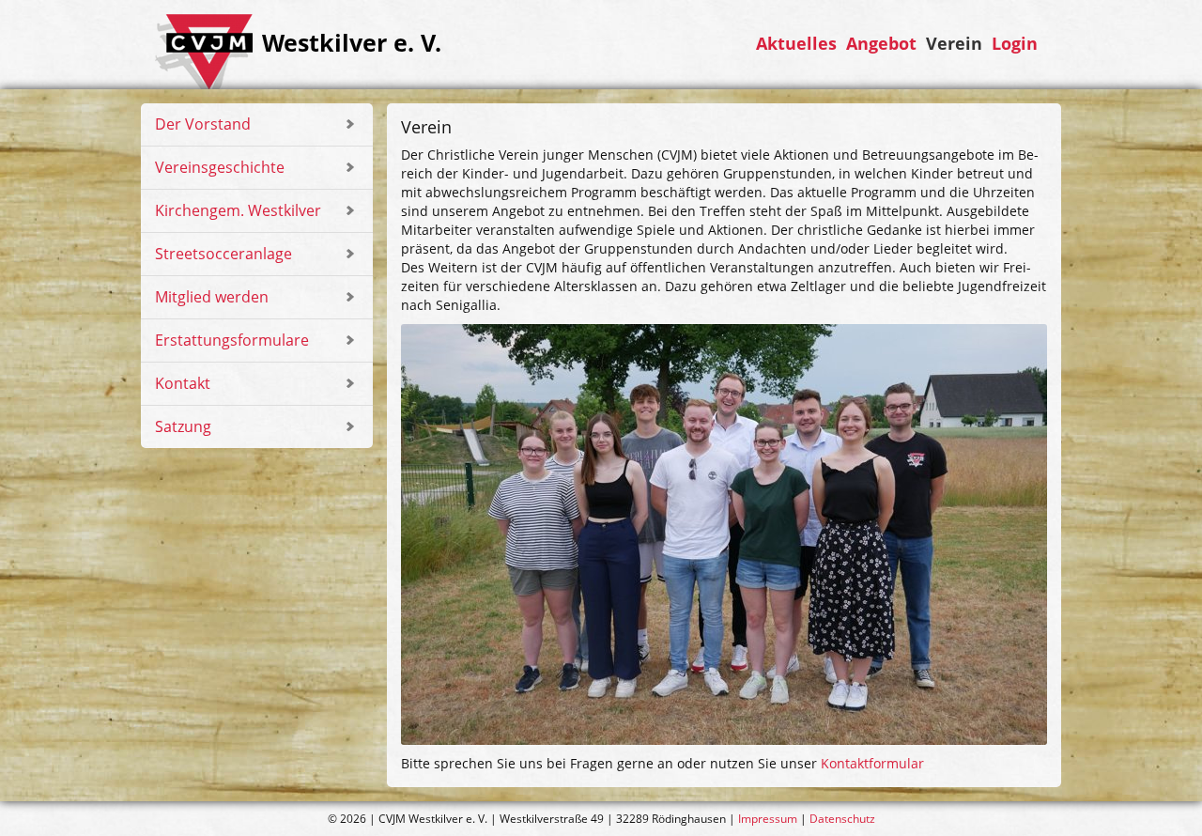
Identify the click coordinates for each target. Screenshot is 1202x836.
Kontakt (182, 383)
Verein (954, 43)
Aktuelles (796, 43)
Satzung (183, 426)
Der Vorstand (203, 124)
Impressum (767, 819)
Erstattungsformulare (232, 340)
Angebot (881, 43)
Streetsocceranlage (223, 253)
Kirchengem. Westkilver (238, 210)
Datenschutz (842, 819)
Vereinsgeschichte (220, 167)
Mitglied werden (212, 296)
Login (1015, 43)
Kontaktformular (872, 763)
